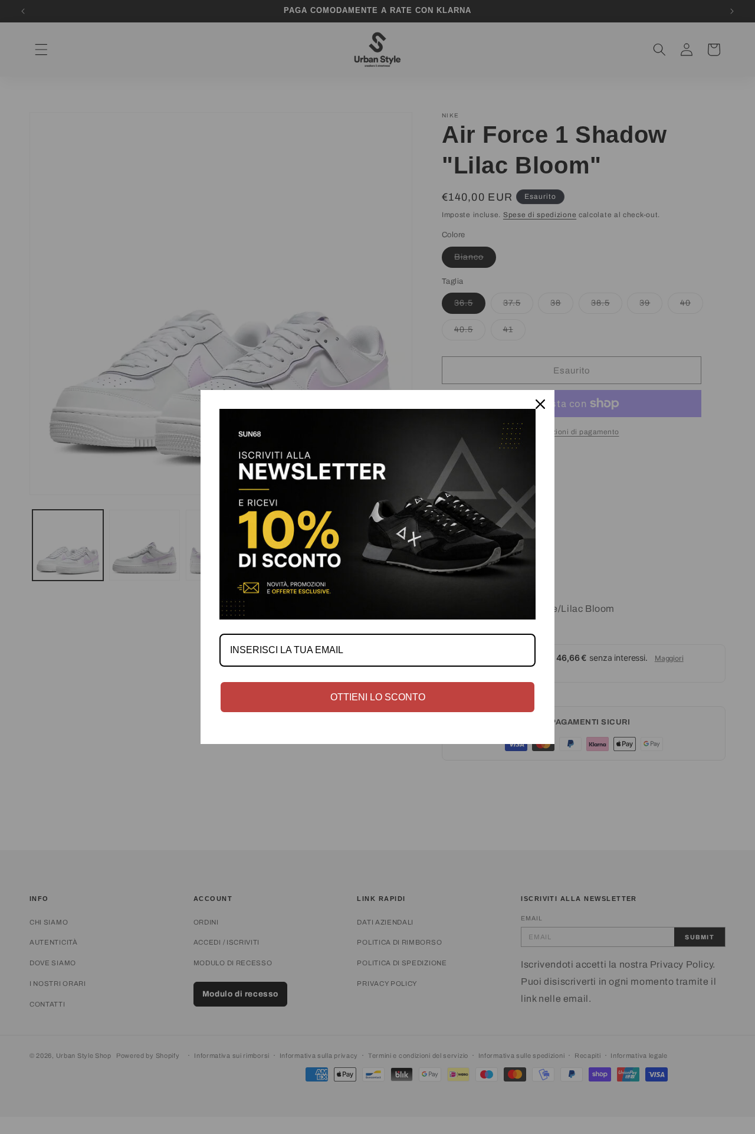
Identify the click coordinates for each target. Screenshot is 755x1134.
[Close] (540, 404)
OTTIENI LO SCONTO (377, 697)
